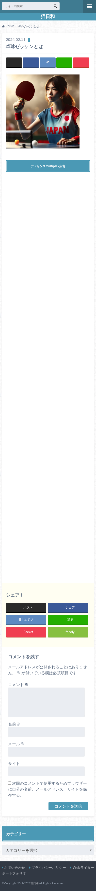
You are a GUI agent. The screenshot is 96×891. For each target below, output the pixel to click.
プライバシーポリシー (49, 867)
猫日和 (48, 16)
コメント (18, 684)
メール (16, 743)
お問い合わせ (14, 867)
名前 (14, 724)
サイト (14, 763)
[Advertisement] (48, 374)
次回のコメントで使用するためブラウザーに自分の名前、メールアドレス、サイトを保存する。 (47, 789)
